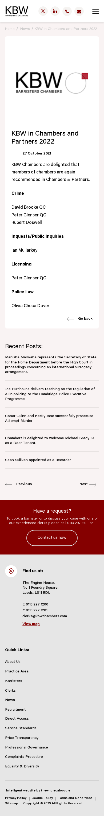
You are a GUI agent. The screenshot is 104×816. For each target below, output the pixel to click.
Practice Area (17, 672)
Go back (85, 319)
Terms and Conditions (75, 798)
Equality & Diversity (22, 767)
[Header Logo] (17, 11)
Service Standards (21, 728)
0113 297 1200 (37, 605)
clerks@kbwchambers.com (44, 616)
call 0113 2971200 (75, 523)
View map (31, 624)
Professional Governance (26, 748)
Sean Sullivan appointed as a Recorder (38, 460)
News (25, 29)
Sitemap (11, 803)
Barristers (13, 681)
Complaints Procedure (24, 757)
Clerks (10, 691)
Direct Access (17, 719)
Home (10, 29)
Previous (23, 484)
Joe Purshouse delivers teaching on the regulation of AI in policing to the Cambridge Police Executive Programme (50, 394)
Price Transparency (21, 738)
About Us (13, 662)
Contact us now (52, 538)
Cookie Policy (42, 798)
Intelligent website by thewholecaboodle (38, 790)
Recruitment (15, 710)
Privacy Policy (15, 798)
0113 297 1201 (36, 610)
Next (84, 484)
